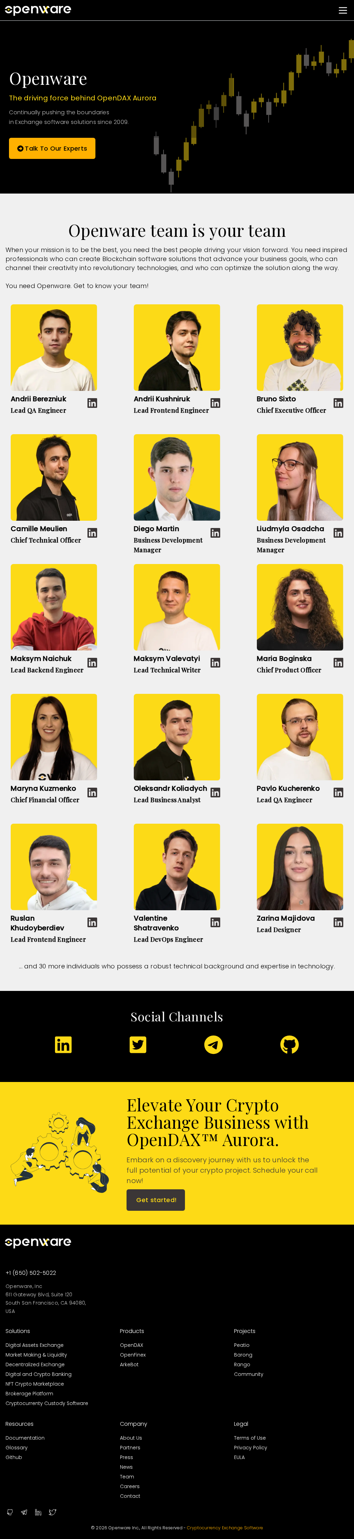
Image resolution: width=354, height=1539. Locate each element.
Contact (130, 1496)
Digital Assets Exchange (35, 1345)
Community (248, 1374)
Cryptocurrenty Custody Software (47, 1403)
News (126, 1467)
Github (14, 1457)
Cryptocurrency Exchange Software (225, 1528)
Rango (242, 1364)
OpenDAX (131, 1345)
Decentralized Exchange (35, 1364)
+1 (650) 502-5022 (31, 1273)
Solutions (18, 1331)
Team (127, 1476)
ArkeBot (129, 1364)
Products (132, 1331)
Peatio (242, 1345)
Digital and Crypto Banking (39, 1374)
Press (126, 1457)
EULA (239, 1457)
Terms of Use (250, 1437)
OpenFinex (133, 1354)
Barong (243, 1354)
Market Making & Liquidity (36, 1354)
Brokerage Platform (29, 1393)
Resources (20, 1424)
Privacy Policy (250, 1447)
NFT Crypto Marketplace (35, 1383)
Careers (130, 1486)
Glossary (17, 1447)
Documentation (25, 1437)
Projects (244, 1331)
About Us (131, 1437)
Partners (130, 1447)
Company (133, 1424)
